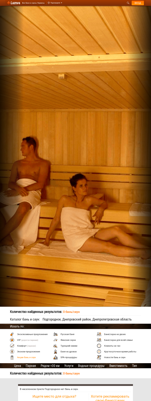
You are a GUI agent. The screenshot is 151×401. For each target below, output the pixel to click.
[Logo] (13, 3)
